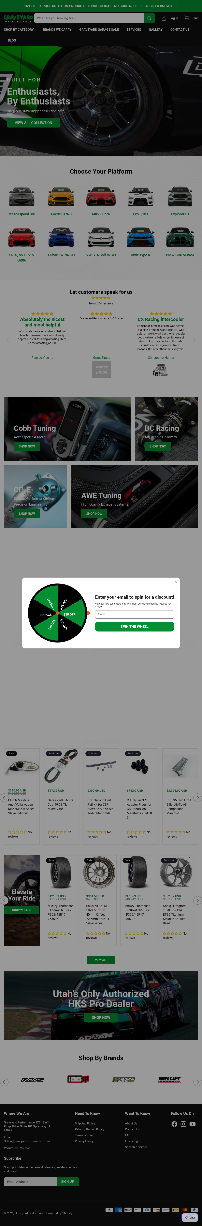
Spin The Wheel (135, 626)
